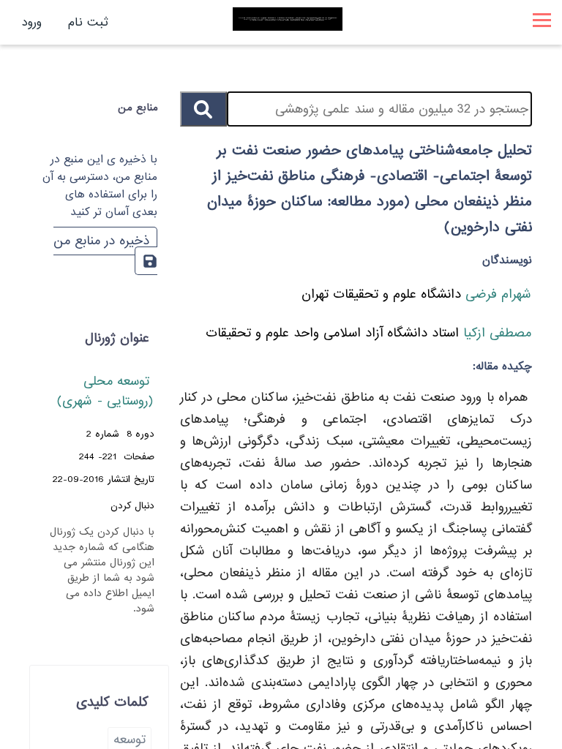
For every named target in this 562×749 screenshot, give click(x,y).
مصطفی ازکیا (495, 333)
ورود (32, 22)
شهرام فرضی (496, 294)
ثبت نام (88, 22)
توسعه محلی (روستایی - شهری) (105, 391)
